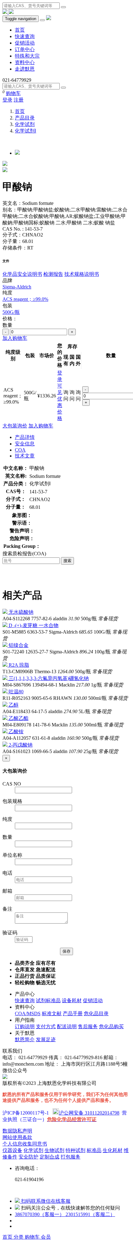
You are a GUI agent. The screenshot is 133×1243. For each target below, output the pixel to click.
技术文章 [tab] (25, 455)
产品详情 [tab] (25, 437)
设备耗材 (72, 1000)
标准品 (94, 1150)
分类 (19, 1237)
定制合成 (49, 1156)
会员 (46, 1237)
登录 (7, 99)
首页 (20, 29)
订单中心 (25, 49)
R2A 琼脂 (19, 665)
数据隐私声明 (17, 1130)
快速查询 (25, 36)
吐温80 (16, 691)
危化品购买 (111, 1026)
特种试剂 (75, 1150)
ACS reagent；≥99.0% (25, 299)
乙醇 (14, 705)
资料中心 (25, 62)
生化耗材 (112, 1150)
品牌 (7, 280)
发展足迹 (46, 1039)
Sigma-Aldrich (16, 286)
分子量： (12, 241)
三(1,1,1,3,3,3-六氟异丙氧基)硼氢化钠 (49, 678)
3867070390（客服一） (40, 1214)
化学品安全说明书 (22, 274)
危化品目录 (96, 1013)
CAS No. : (13, 229)
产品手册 (73, 1013)
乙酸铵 (16, 731)
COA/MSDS (28, 1013)
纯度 (7, 292)
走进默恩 (25, 68)
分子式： (12, 234)
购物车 (13, 93)
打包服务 (70, 1156)
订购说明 (25, 1026)
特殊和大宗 (27, 55)
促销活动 (25, 42)
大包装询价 (14, 425)
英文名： (12, 203)
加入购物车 (14, 338)
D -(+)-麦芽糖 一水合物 (33, 625)
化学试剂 (25, 124)
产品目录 (25, 117)
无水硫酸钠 (21, 612)
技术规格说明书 (81, 274)
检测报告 (53, 274)
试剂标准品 (48, 1000)
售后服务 (88, 1026)
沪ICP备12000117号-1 (25, 1112)
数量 (7, 325)
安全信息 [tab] (25, 443)
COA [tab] (20, 450)
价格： (9, 318)
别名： (9, 209)
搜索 (67, 560)
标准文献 (52, 1013)
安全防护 (28, 1156)
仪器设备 (12, 1150)
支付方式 (46, 1026)
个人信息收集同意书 (24, 1143)
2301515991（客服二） (90, 1214)
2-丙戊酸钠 (20, 744)
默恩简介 (25, 1039)
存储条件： (14, 247)
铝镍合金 (18, 645)
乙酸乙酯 (18, 718)
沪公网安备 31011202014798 (89, 1112)
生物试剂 (54, 1150)
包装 (7, 305)
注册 (19, 99)
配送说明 (67, 1026)
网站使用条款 (17, 1137)
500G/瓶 (11, 312)
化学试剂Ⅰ (25, 130)
